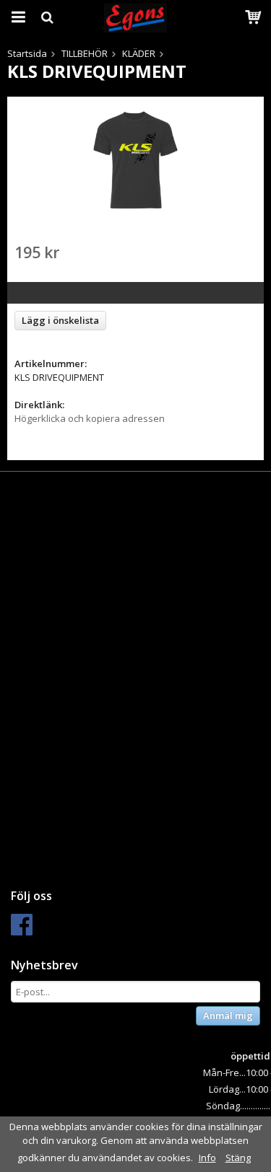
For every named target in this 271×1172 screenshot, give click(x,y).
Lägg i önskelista (60, 320)
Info (207, 1157)
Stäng (238, 1157)
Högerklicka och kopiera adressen (89, 418)
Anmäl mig (228, 1015)
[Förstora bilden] (135, 159)
